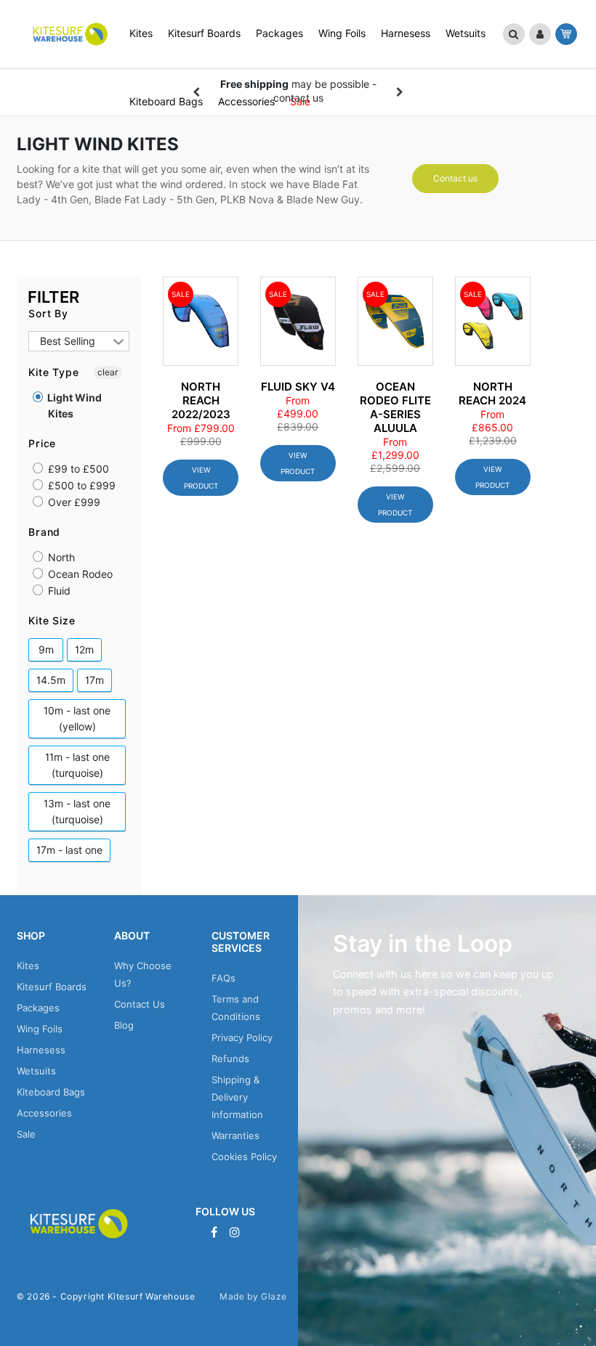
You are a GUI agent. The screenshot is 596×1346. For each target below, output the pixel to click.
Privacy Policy (242, 1037)
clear (107, 372)
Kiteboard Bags (51, 1092)
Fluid (58, 591)
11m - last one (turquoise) (77, 765)
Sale (26, 1134)
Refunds (230, 1058)
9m (46, 650)
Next (399, 92)
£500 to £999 (80, 486)
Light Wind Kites (73, 406)
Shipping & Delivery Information (237, 1097)
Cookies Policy (244, 1156)
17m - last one (69, 850)
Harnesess (41, 1050)
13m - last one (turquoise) (77, 811)
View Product (201, 477)
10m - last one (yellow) (77, 719)
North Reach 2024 (492, 393)
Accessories (44, 1113)
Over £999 (72, 502)
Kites (28, 965)
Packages (38, 1007)
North (60, 557)
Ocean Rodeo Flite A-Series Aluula (395, 407)
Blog (124, 1025)
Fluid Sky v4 (298, 386)
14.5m (50, 680)
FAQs (223, 978)
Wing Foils (40, 1029)
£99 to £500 (77, 469)
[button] (514, 34)
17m (94, 680)
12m (84, 650)
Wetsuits (36, 1071)
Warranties (235, 1135)
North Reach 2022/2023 (201, 400)
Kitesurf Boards (51, 986)
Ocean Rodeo (79, 574)
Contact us (455, 178)
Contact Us (139, 1004)
